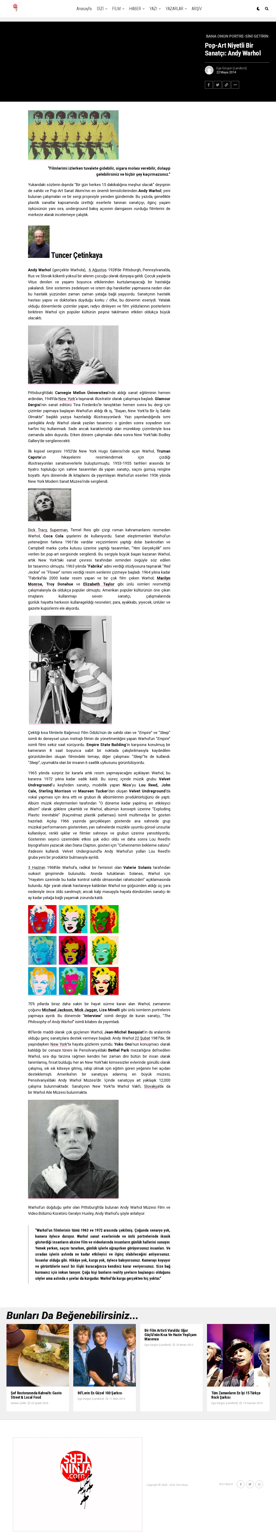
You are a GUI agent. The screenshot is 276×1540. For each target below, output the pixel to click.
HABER (135, 8)
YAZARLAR (174, 8)
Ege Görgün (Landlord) (231, 68)
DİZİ (100, 8)
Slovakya (151, 1086)
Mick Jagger (86, 1010)
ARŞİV (197, 8)
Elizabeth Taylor (98, 584)
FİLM (116, 8)
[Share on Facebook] (209, 85)
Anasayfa (84, 8)
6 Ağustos (97, 270)
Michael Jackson (57, 1010)
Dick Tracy (37, 530)
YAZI (153, 8)
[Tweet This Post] (217, 85)
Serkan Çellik (18, 1403)
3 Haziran (36, 867)
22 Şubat (142, 1038)
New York (66, 398)
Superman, (59, 530)
